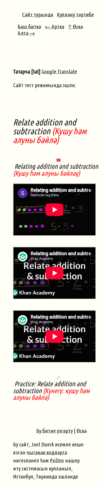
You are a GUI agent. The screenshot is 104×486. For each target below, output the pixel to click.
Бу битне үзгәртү (54, 430)
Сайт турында (37, 14)
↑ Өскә (75, 26)
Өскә (82, 430)
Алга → (26, 33)
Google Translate (59, 71)
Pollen (57, 460)
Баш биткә (29, 26)
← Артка (54, 26)
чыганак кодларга (46, 452)
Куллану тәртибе (75, 14)
